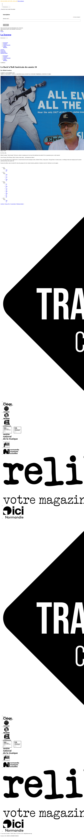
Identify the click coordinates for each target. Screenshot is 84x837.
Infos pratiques (21, 1)
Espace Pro (3, 50)
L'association (3, 52)
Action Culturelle (6, 45)
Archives (2, 49)
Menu (2, 30)
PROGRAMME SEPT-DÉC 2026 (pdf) (9, 1)
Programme (5, 42)
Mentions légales (4, 53)
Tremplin (5, 43)
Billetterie (5, 47)
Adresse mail (6, 18)
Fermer (2, 31)
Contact (4, 46)
